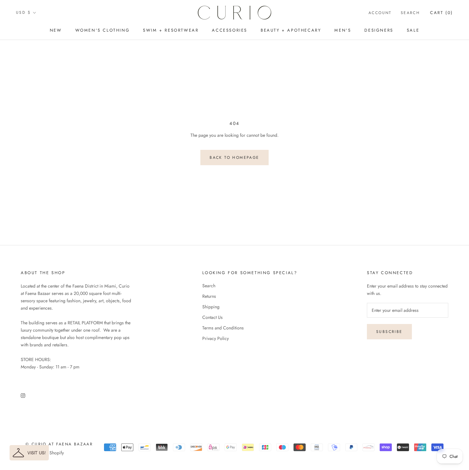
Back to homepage (234, 157)
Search (410, 13)
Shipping (211, 307)
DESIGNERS (378, 30)
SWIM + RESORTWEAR (170, 30)
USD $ (23, 12)
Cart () (441, 13)
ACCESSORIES (229, 30)
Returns (209, 296)
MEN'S (342, 30)
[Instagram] (23, 395)
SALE (413, 30)
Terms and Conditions (223, 328)
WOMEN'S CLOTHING (102, 30)
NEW (56, 30)
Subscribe (389, 332)
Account (380, 13)
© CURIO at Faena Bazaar (59, 444)
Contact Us (212, 317)
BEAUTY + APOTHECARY (291, 30)
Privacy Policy (215, 338)
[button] (29, 452)
